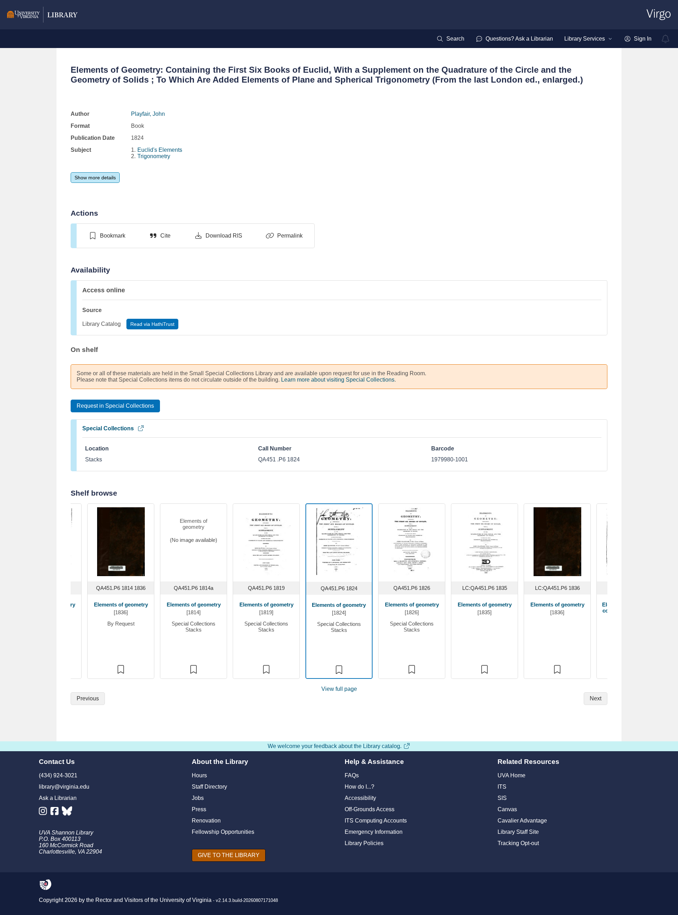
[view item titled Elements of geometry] (121, 541)
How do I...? (359, 787)
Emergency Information (374, 832)
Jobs (198, 798)
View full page (339, 689)
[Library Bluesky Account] (67, 812)
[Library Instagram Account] (44, 812)
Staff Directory (209, 787)
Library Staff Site (518, 832)
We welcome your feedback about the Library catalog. (335, 746)
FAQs (352, 775)
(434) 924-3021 (58, 775)
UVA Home (511, 775)
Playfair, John (148, 114)
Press (199, 809)
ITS (502, 787)
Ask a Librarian (58, 798)
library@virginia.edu (64, 787)
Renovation (206, 821)
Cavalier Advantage (522, 821)
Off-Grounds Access (369, 809)
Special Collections (108, 428)
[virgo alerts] (666, 39)
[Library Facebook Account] (56, 812)
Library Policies (364, 843)
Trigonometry (153, 156)
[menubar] (544, 38)
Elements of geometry (121, 605)
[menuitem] (450, 38)
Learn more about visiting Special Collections (337, 380)
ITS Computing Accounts (376, 821)
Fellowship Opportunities (223, 832)
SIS (502, 798)
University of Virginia (186, 900)
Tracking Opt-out (518, 843)
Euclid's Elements (159, 150)
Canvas (507, 809)
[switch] (106, 235)
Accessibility (360, 798)
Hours (199, 775)
